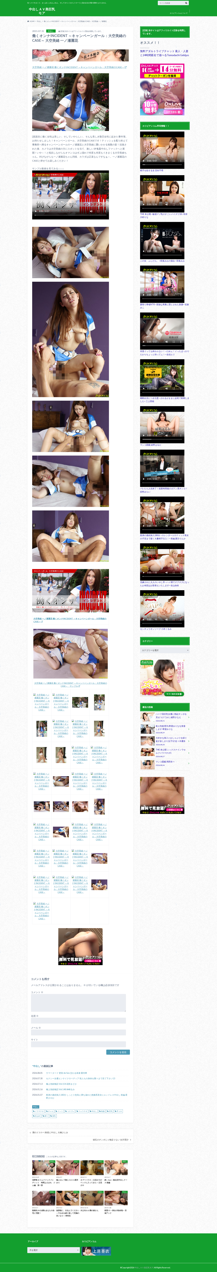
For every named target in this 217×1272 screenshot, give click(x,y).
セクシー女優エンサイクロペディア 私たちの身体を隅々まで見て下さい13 (80, 1078)
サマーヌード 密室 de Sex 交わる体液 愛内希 (66, 1073)
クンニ (60, 1111)
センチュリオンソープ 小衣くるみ (156, 629)
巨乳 (110, 1111)
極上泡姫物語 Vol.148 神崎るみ (60, 1089)
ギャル (50, 1111)
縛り (46, 1116)
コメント (37, 992)
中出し (36, 1066)
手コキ (119, 1111)
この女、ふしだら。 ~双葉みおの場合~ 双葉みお (162, 261)
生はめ (37, 1116)
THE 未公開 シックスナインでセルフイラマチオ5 (171, 752)
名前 (35, 1015)
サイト (34, 1039)
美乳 (54, 1116)
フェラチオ (82, 1111)
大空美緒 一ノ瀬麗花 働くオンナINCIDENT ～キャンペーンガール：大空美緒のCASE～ (78, 67)
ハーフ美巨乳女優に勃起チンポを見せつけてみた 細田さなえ (171, 717)
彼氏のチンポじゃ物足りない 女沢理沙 (110, 1140)
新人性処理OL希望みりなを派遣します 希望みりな (170, 729)
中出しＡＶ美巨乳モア (42, 11)
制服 (103, 1111)
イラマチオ (39, 1111)
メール (36, 1027)
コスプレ (70, 1111)
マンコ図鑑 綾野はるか (150, 445)
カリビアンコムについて (179, 13)
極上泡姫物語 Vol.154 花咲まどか (61, 1084)
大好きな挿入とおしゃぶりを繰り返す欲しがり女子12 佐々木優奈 (171, 741)
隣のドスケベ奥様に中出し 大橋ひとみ (50, 1132)
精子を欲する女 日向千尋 (151, 170)
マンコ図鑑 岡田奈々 (165, 763)
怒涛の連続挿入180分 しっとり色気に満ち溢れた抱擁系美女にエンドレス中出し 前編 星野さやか (86, 1096)
